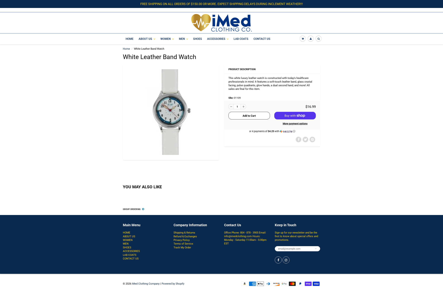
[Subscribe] (316, 248)
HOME (129, 39)
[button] (272, 131)
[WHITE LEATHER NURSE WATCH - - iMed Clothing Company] (171, 112)
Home (126, 48)
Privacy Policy (182, 240)
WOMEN (165, 39)
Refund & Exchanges (185, 236)
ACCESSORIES (216, 39)
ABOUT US (145, 39)
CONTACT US (262, 39)
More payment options (295, 123)
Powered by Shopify (173, 283)
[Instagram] (286, 260)
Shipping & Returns (184, 232)
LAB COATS (241, 39)
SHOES (197, 39)
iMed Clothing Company (146, 283)
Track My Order (182, 247)
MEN (182, 39)
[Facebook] (278, 260)
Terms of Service (183, 243)
